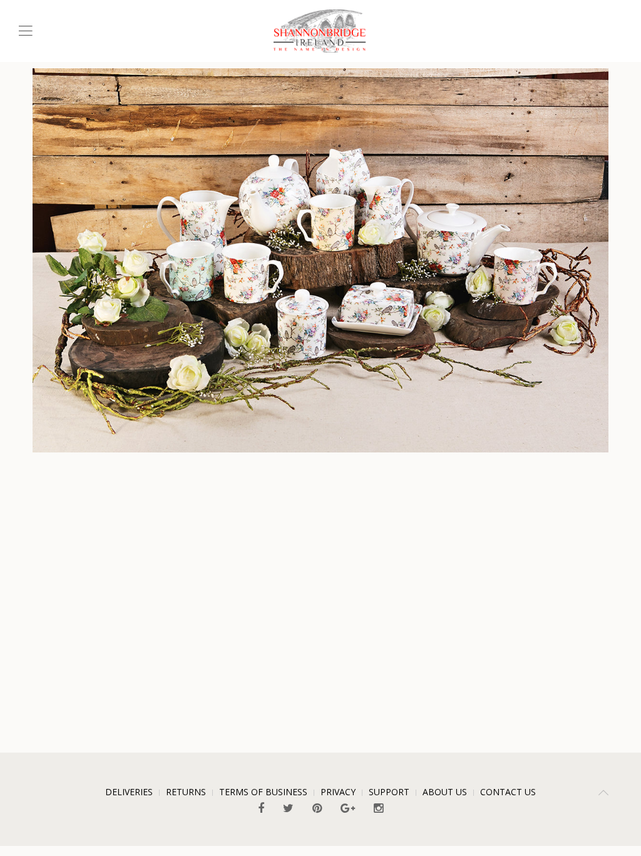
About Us (445, 792)
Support (389, 792)
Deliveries (129, 792)
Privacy (338, 792)
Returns (186, 792)
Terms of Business (263, 792)
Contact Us (508, 792)
